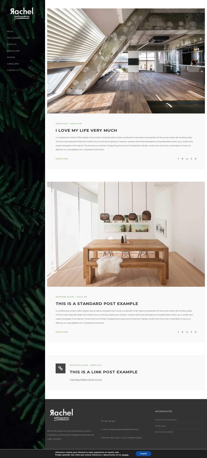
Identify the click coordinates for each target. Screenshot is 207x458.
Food (58, 124)
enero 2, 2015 (96, 365)
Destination (61, 297)
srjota (65, 158)
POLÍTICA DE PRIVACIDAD (166, 420)
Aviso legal (160, 426)
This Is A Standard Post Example (97, 303)
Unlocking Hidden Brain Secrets (86, 379)
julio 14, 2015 (82, 297)
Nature (64, 124)
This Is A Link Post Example (104, 372)
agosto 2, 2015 (76, 124)
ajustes (125, 455)
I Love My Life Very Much (86, 130)
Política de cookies (164, 432)
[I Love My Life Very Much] (126, 60)
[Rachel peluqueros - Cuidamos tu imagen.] (21, 14)
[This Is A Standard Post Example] (126, 234)
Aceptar (143, 453)
